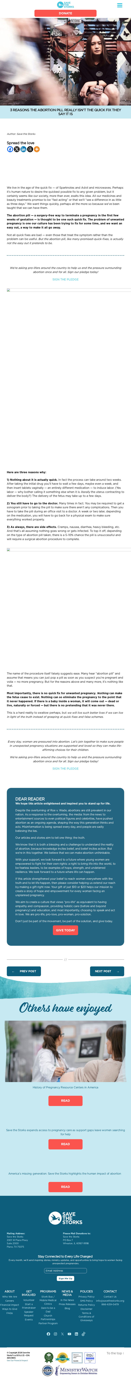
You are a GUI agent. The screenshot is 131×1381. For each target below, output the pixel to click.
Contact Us (110, 1296)
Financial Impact (9, 1305)
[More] (37, 149)
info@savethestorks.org (110, 1300)
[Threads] (30, 149)
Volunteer (29, 1300)
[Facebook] (10, 149)
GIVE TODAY (65, 930)
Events (29, 1319)
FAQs (9, 1313)
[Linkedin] (23, 149)
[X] (17, 149)
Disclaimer (86, 1309)
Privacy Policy (86, 1296)
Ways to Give (9, 1309)
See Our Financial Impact (17, 1360)
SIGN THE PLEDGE (66, 279)
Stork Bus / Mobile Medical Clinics (48, 1300)
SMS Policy (86, 1300)
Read (65, 1100)
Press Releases (67, 1304)
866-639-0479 (110, 1304)
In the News (67, 1300)
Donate (65, 13)
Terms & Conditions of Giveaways (86, 1317)
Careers (9, 1300)
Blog (67, 1308)
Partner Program (48, 1323)
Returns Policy (86, 1305)
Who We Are (9, 1296)
